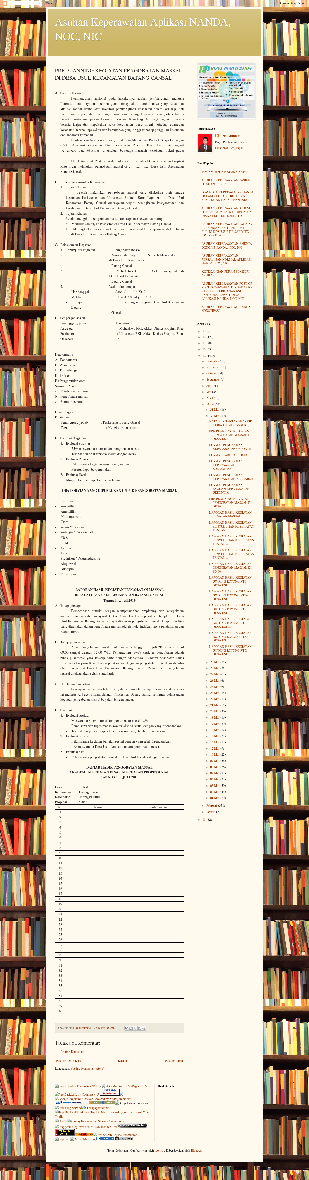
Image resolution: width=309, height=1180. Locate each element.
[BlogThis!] (131, 1028)
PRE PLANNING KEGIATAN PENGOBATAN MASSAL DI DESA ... (230, 502)
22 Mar (215, 699)
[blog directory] (105, 1139)
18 (204, 337)
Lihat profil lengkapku (229, 148)
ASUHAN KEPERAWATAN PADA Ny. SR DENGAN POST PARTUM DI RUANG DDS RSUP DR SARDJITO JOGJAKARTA (227, 229)
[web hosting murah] (62, 1139)
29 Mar (215, 662)
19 (204, 331)
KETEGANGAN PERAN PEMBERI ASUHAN (226, 273)
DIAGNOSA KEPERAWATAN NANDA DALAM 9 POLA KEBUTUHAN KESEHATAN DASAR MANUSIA (228, 196)
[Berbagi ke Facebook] (139, 1028)
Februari (212, 805)
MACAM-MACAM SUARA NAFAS (225, 172)
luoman (159, 1150)
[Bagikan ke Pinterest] (144, 1028)
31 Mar (215, 409)
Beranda (123, 1060)
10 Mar (215, 754)
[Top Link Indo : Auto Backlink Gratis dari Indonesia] (84, 1135)
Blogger (196, 1150)
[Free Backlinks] (108, 1103)
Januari (211, 812)
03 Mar (215, 785)
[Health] (61, 1121)
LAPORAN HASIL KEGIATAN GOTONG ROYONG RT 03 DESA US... (230, 637)
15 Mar (215, 736)
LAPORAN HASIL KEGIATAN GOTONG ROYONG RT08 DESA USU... (230, 650)
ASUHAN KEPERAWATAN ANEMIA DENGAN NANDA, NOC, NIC (227, 245)
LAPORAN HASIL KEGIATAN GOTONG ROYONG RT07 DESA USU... (230, 581)
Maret (210, 404)
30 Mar (215, 416)
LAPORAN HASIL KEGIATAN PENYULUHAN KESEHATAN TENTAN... (231, 526)
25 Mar (215, 686)
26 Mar (215, 680)
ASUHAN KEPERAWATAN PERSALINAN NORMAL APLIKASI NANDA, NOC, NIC (227, 259)
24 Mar (215, 693)
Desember (213, 361)
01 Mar (215, 798)
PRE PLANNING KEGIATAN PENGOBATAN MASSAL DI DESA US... (230, 435)
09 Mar (215, 760)
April (210, 398)
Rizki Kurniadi (229, 136)
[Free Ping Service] (68, 1108)
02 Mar (215, 791)
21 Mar (215, 705)
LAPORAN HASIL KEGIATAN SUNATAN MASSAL (230, 514)
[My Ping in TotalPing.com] (124, 1139)
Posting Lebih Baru (68, 1060)
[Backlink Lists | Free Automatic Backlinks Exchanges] (95, 1103)
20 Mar (215, 711)
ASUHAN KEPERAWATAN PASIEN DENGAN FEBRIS (226, 182)
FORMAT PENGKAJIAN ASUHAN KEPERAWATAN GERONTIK (229, 489)
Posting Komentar (72, 1051)
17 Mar (215, 724)
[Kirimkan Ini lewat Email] (126, 1028)
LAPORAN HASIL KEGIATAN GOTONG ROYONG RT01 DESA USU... (230, 623)
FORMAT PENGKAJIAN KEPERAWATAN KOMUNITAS (226, 465)
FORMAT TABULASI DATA (228, 455)
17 (204, 343)
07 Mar (215, 773)
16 (204, 349)
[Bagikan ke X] (135, 1028)
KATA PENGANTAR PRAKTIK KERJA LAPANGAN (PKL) (230, 423)
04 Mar (215, 779)
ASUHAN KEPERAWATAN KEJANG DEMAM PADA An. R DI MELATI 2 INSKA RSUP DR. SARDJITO (226, 212)
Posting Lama (174, 1060)
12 (204, 355)
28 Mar (215, 668)
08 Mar (215, 767)
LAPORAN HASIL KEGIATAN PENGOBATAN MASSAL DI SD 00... (230, 567)
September (213, 379)
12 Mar (215, 748)
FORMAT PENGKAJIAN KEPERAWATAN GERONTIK (230, 447)
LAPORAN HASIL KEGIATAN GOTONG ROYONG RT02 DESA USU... (230, 609)
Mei (209, 392)
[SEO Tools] (65, 1135)
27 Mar (215, 674)
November (213, 367)
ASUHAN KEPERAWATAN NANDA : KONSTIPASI (227, 309)
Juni (209, 386)
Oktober (212, 373)
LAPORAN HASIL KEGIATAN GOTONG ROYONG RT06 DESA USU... (230, 595)
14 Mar (215, 742)
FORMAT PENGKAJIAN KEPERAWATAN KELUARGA (231, 477)
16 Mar (215, 730)
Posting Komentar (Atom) (87, 1068)
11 (204, 819)
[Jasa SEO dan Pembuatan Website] (78, 1086)
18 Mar (215, 717)
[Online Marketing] (83, 1139)
